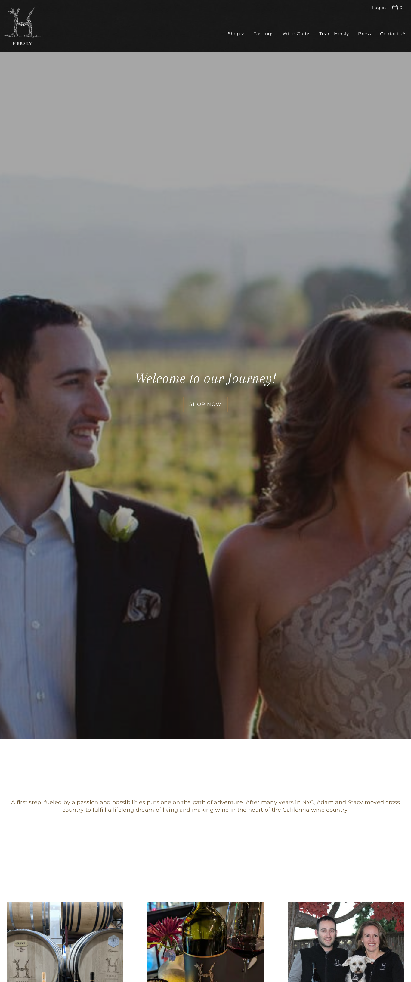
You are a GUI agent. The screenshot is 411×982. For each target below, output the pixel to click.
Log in (379, 7)
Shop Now (205, 404)
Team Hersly (334, 33)
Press (364, 33)
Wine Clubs (296, 33)
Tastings (264, 33)
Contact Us (393, 33)
